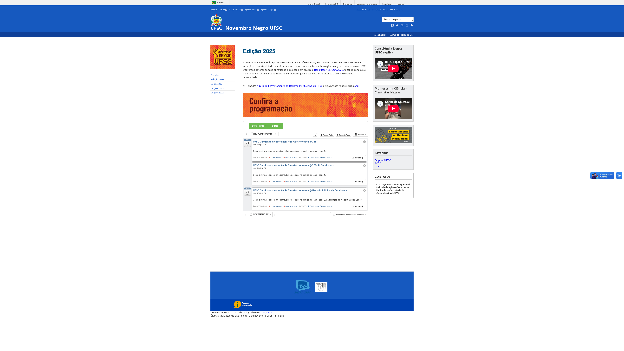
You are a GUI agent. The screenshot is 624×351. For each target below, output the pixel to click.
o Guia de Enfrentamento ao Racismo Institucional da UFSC (289, 85)
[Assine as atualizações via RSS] (412, 25)
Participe (347, 3)
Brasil (220, 2)
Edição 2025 (217, 79)
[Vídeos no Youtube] (402, 25)
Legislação (387, 3)
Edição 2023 (217, 88)
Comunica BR (331, 3)
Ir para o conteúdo (218, 10)
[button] (349, 214)
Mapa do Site (396, 9)
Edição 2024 (217, 83)
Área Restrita (380, 34)
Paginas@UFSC (383, 160)
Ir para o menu (235, 10)
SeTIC (378, 163)
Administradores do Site (402, 34)
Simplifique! (314, 3)
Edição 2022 (217, 92)
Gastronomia (291, 157)
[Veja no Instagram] (407, 25)
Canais (401, 3)
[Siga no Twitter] (397, 25)
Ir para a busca (252, 10)
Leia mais (357, 157)
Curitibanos (275, 157)
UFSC (377, 166)
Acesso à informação (367, 3)
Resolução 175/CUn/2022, (328, 69)
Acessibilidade (363, 9)
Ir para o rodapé (268, 10)
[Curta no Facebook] (392, 25)
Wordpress (265, 312)
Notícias (215, 75)
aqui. (356, 85)
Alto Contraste (380, 9)
